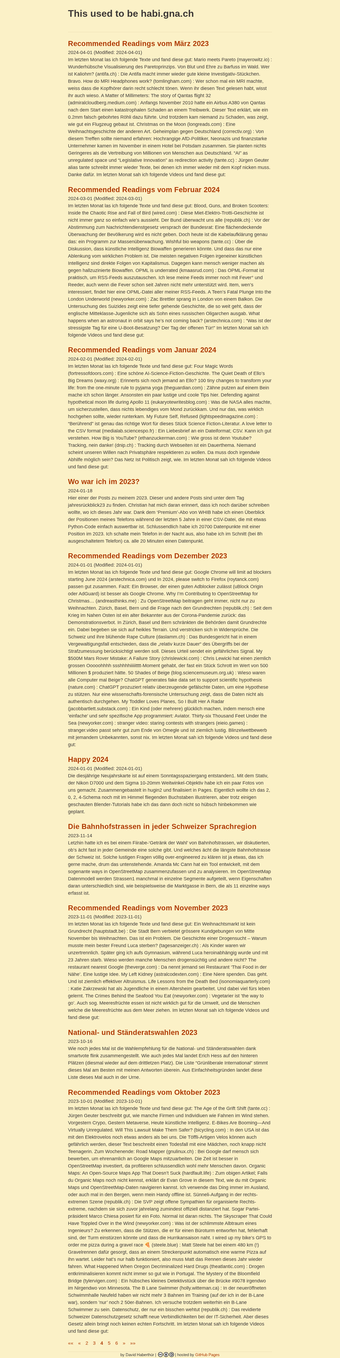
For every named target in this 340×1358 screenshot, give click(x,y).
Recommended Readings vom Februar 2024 (144, 190)
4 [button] (101, 1343)
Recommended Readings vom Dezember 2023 (147, 556)
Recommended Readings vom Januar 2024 (142, 350)
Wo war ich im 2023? (104, 482)
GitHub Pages (207, 1354)
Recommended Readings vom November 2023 (148, 908)
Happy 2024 (88, 759)
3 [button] (94, 1343)
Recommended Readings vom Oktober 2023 (144, 1092)
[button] (70, 1343)
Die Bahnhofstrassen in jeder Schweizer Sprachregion (162, 827)
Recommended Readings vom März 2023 (138, 44)
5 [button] (109, 1343)
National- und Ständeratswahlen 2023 (132, 1033)
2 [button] (87, 1343)
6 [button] (116, 1343)
